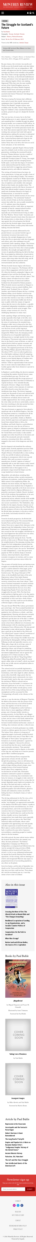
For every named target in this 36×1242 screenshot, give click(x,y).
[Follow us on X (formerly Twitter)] (18, 1205)
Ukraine (22, 34)
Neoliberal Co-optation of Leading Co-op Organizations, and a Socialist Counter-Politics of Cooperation (17, 924)
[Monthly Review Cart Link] (30, 13)
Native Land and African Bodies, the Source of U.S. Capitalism (16, 943)
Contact (18, 1220)
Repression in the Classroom (15, 1124)
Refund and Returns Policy (18, 1226)
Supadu (22, 1239)
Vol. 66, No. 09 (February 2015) (15, 39)
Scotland (16, 34)
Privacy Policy (18, 1229)
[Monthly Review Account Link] (28, 13)
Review (5, 21)
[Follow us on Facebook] (21, 1205)
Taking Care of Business (18, 1054)
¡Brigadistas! (18, 1001)
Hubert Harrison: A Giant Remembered (14, 1134)
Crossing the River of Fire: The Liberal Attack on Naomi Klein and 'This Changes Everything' (17, 914)
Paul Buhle (6, 32)
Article (21, 43)
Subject (3, 36)
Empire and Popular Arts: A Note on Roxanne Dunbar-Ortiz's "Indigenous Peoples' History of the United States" (18, 1146)
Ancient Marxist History (13, 1153)
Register (18, 1212)
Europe (11, 34)
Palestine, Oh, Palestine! (14, 1156)
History (9, 36)
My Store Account (18, 1215)
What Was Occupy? (12, 938)
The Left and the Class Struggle (16, 1160)
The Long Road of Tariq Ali (14, 1139)
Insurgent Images (18, 1098)
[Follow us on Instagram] (14, 1205)
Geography (4, 34)
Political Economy (17, 36)
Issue (26, 43)
